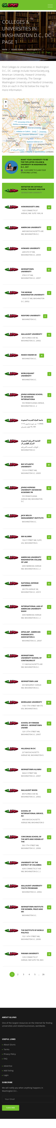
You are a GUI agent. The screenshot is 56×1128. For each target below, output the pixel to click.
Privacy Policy (10, 1054)
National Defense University (29, 584)
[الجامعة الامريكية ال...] (17, 144)
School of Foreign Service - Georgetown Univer (31, 725)
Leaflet (22, 152)
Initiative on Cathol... (23, 131)
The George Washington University (32, 293)
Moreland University (31, 702)
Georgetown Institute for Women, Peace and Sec (32, 909)
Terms (6, 1049)
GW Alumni (26, 536)
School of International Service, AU (32, 813)
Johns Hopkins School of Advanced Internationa (32, 396)
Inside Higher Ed (29, 355)
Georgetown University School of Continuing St (31, 658)
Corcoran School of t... (30, 134)
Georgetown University (27, 270)
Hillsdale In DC (28, 748)
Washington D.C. (34, 49)
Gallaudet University (31, 334)
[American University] (19, 118)
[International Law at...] (21, 116)
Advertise (8, 1066)
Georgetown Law (29, 681)
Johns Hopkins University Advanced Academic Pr (31, 490)
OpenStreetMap (40, 152)
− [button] (6, 106)
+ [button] (6, 102)
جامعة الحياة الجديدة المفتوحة (32, 420)
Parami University (30, 953)
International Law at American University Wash (32, 608)
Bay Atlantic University (27, 465)
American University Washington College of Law (31, 559)
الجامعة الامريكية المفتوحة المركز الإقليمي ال (30, 442)
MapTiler (30, 152)
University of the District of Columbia (31, 863)
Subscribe (10, 1108)
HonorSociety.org (30, 206)
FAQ (5, 1058)
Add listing (8, 1070)
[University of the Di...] (24, 116)
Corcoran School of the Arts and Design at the (32, 839)
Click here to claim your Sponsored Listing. (33, 171)
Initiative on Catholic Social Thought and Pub (33, 188)
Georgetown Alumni (31, 769)
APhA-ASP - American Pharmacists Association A (31, 634)
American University (31, 227)
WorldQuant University (27, 374)
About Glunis (9, 1044)
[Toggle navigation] (50, 6)
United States (17, 49)
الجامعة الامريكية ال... (18, 150)
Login (6, 1075)
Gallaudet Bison (29, 790)
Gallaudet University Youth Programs (31, 886)
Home (4, 49)
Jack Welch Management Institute (32, 516)
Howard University (34, 128)
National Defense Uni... (35, 141)
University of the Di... (25, 122)
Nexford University (30, 315)
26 (43, 974)
